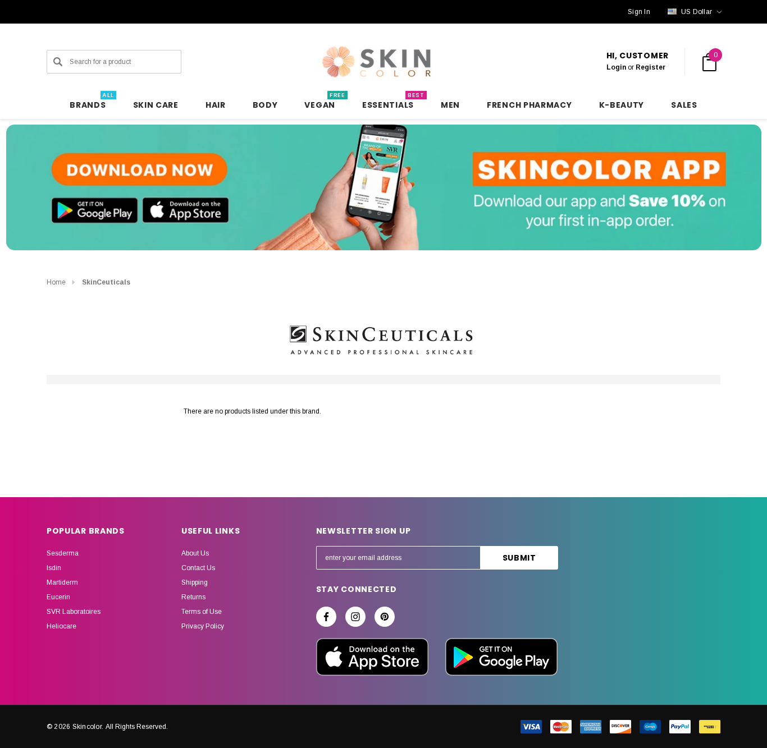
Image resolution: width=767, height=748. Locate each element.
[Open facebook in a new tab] (326, 617)
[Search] (58, 61)
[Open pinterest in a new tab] (385, 617)
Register (650, 67)
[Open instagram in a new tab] (355, 617)
